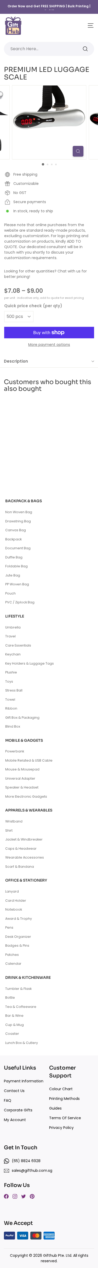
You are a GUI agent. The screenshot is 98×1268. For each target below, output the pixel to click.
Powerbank (14, 751)
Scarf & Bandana (19, 866)
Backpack (13, 539)
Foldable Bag (16, 566)
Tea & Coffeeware (20, 1006)
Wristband (13, 821)
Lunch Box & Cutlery (21, 1043)
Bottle (10, 997)
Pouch (10, 593)
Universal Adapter (20, 778)
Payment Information (23, 1081)
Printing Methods (64, 1098)
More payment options (49, 344)
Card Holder (15, 900)
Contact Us (14, 1090)
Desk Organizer (18, 936)
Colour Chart (61, 1089)
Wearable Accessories (24, 857)
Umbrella (13, 627)
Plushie (11, 672)
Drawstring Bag (18, 521)
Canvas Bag (15, 530)
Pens (9, 927)
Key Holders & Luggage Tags (29, 663)
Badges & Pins (17, 945)
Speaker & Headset (21, 787)
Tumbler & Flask (18, 988)
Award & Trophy (18, 918)
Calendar (13, 963)
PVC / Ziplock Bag (19, 602)
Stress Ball (13, 690)
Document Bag (18, 548)
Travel (10, 636)
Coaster (12, 1033)
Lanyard (12, 891)
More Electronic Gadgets (26, 796)
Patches (12, 954)
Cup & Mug (14, 1025)
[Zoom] (78, 151)
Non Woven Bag (18, 512)
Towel (10, 699)
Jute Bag (12, 575)
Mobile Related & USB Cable (29, 760)
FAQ (7, 1100)
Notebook (13, 909)
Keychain (13, 654)
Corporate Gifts (18, 1110)
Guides (55, 1108)
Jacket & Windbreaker (24, 839)
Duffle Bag (13, 557)
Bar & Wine (14, 1015)
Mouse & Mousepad (22, 769)
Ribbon (11, 708)
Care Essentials (18, 645)
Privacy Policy (61, 1127)
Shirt (9, 830)
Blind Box (12, 726)
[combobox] (49, 49)
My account (15, 1119)
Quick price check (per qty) (33, 306)
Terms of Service (65, 1118)
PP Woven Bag (17, 584)
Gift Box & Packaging (22, 717)
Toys (9, 681)
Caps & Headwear (21, 848)
